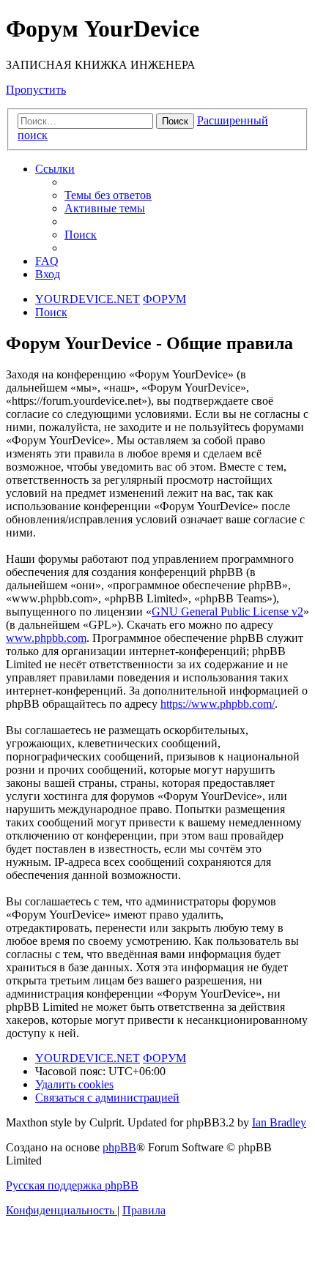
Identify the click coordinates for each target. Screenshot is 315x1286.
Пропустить (36, 89)
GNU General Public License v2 (227, 611)
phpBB (119, 1147)
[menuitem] (108, 195)
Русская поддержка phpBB (72, 1185)
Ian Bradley (279, 1122)
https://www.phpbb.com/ (217, 704)
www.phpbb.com (46, 638)
